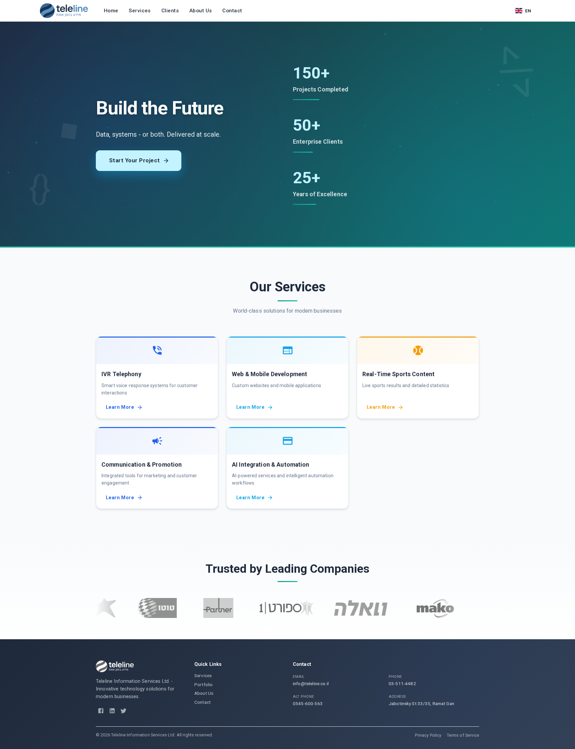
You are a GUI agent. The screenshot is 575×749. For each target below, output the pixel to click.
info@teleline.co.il (311, 683)
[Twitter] (123, 711)
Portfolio (203, 684)
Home (111, 11)
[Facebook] (101, 711)
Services (139, 11)
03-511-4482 (402, 683)
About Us (200, 11)
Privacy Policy (428, 735)
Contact (232, 11)
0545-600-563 (308, 703)
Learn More (120, 407)
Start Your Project (134, 160)
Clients (170, 11)
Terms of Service (463, 735)
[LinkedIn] (112, 711)
